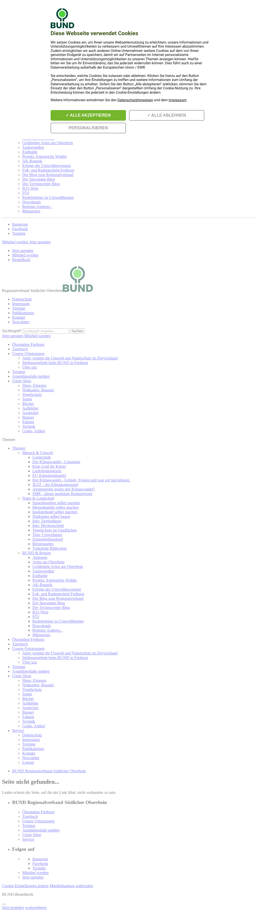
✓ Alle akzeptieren (88, 115)
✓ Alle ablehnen (166, 115)
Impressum (177, 100)
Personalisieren (88, 128)
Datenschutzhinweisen (135, 100)
